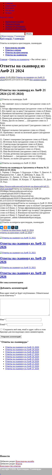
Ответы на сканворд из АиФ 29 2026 (22, 349)
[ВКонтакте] (1, 227)
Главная (9, 3)
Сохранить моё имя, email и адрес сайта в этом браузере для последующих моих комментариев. (23, 330)
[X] (12, 227)
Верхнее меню (6, 17)
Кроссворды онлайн (14, 22)
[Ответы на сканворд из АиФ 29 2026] (18, 253)
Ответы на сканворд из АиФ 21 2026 (22, 368)
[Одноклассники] (5, 227)
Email (3, 324)
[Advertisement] (20, 412)
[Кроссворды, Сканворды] (12, 36)
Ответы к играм (12, 24)
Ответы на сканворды (15, 26)
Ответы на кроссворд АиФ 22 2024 (16, 232)
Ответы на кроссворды (15, 29)
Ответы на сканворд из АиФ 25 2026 (22, 359)
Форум (8, 13)
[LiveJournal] (16, 227)
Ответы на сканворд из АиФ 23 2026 (22, 364)
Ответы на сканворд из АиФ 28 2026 (22, 352)
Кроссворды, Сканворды (12, 39)
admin (2, 77)
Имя (2, 319)
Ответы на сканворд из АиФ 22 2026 (22, 366)
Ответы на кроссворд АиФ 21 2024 (18, 230)
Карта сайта (10, 6)
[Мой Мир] (9, 227)
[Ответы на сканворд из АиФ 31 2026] (18, 238)
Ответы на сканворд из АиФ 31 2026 (22, 347)
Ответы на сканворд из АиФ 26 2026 (22, 357)
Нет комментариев (37, 80)
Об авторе (10, 10)
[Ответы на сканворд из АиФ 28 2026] (18, 267)
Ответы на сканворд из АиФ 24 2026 (22, 361)
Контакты (9, 8)
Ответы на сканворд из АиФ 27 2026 (22, 354)
